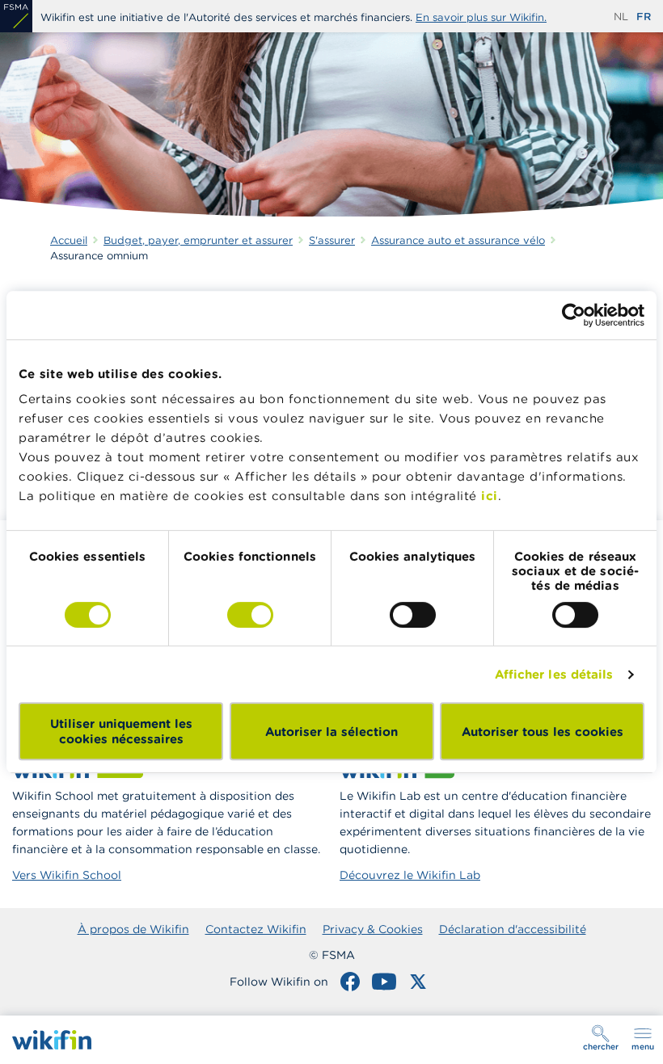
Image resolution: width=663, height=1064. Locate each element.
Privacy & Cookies (373, 929)
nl (621, 16)
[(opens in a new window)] (16, 16)
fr (643, 16)
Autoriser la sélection (331, 731)
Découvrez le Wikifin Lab (410, 875)
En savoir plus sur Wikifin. (481, 17)
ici (489, 495)
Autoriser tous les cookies (542, 731)
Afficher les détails (554, 674)
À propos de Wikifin (133, 929)
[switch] (250, 615)
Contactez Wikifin (255, 929)
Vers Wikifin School (66, 875)
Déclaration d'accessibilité (512, 929)
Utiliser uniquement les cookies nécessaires (121, 731)
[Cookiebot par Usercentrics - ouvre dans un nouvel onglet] (573, 315)
